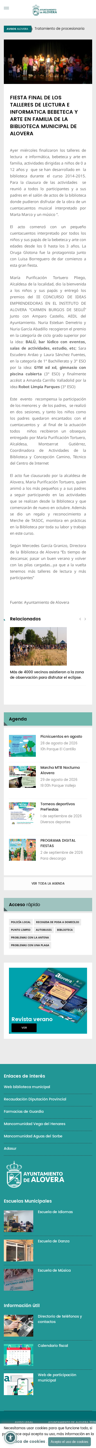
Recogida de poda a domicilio (57, 922)
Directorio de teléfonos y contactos (60, 1319)
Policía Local (21, 922)
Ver (24, 1027)
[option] (48, 656)
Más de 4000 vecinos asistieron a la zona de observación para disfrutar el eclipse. (47, 674)
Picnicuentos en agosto (61, 737)
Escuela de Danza (53, 1241)
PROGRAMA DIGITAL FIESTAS (58, 843)
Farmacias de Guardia (24, 1112)
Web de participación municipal (57, 1377)
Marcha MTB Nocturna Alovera (60, 770)
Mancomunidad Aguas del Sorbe (33, 1136)
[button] (10, 1437)
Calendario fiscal (53, 1346)
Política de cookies (26, 1442)
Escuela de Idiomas (55, 1212)
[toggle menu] (6, 8)
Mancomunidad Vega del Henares (34, 1124)
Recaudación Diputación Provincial (35, 1099)
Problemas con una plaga (30, 945)
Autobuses (44, 930)
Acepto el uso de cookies (69, 1442)
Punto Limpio (20, 930)
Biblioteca (65, 930)
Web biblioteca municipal (27, 1087)
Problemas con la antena (30, 937)
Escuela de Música (54, 1270)
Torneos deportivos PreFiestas (57, 806)
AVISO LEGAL (24, 1422)
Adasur (10, 1149)
